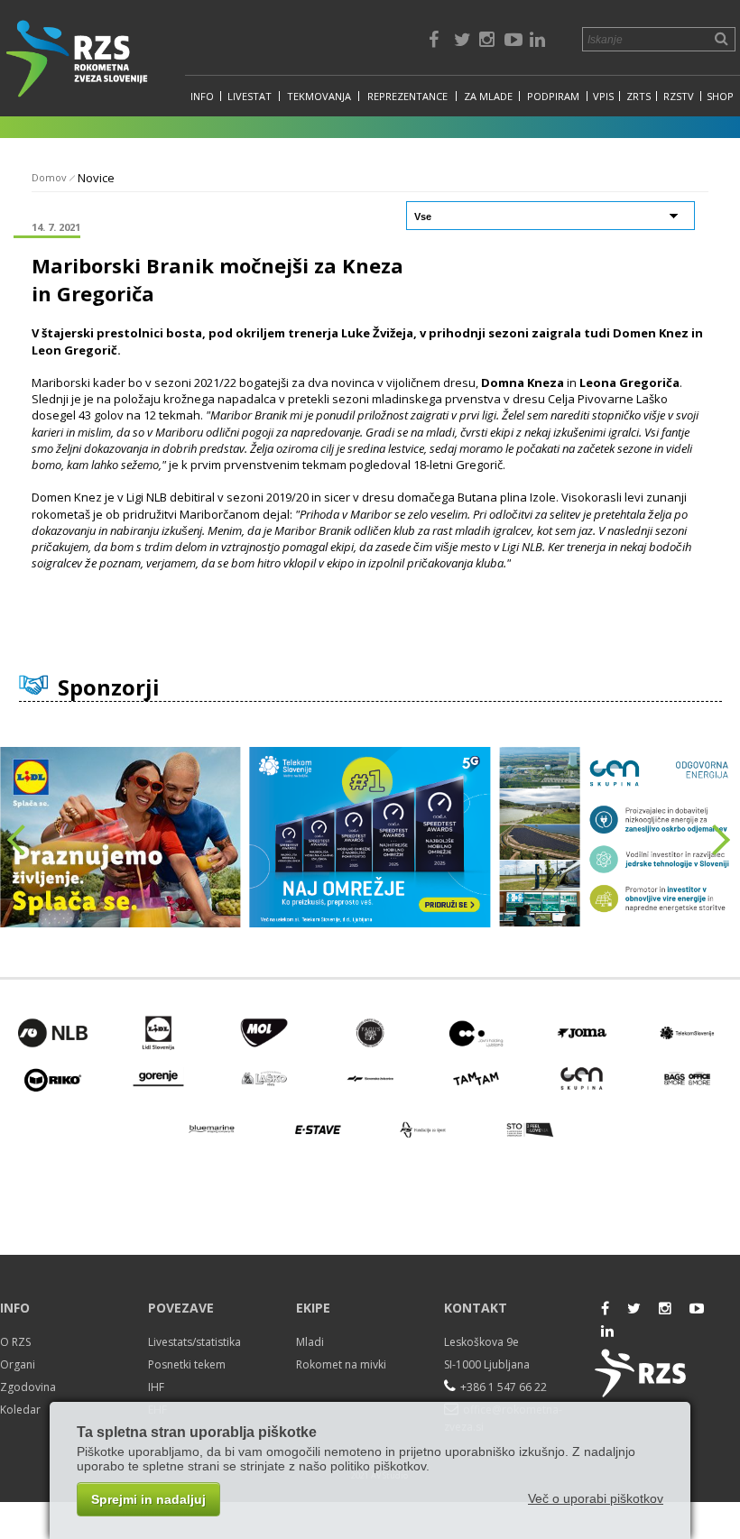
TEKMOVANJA (319, 96)
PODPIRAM (553, 96)
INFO (202, 96)
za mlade (488, 96)
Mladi (310, 1342)
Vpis (603, 96)
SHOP (720, 96)
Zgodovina (28, 1387)
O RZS (15, 1342)
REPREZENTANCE (407, 96)
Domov (49, 177)
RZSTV (678, 96)
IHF (156, 1387)
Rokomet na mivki (341, 1364)
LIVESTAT (249, 96)
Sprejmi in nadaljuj (148, 1499)
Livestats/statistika (194, 1342)
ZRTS (638, 96)
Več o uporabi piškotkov (595, 1498)
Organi (17, 1364)
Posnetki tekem (187, 1364)
